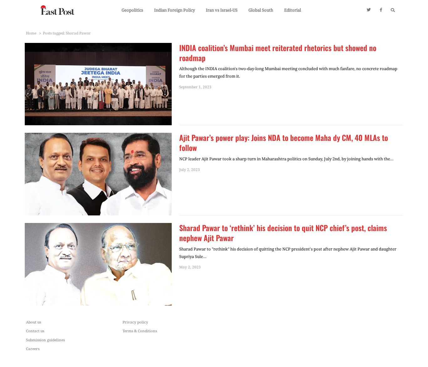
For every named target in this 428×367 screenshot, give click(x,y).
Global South (260, 10)
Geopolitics (132, 10)
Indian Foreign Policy (174, 10)
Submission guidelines (45, 339)
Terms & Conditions (140, 330)
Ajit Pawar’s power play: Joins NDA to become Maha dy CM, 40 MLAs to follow (283, 143)
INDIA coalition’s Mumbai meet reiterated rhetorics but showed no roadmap (277, 53)
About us (33, 321)
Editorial (292, 10)
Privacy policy (135, 321)
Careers (32, 348)
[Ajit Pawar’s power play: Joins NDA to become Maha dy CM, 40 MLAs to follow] (98, 136)
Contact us (35, 330)
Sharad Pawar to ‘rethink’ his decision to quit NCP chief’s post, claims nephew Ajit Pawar (283, 233)
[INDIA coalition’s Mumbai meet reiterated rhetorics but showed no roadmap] (98, 46)
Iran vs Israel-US (221, 10)
